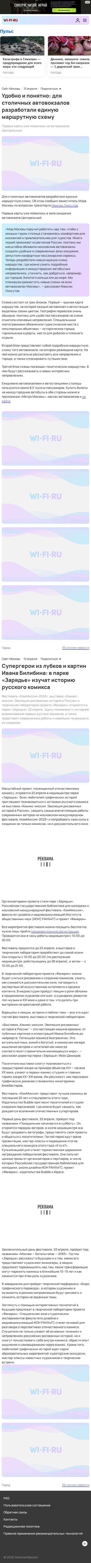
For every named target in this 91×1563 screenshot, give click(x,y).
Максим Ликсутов (64, 205)
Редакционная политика (22, 1526)
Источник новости (75, 647)
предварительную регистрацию (55, 931)
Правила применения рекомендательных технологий (43, 1533)
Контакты (10, 1519)
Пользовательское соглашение (27, 1505)
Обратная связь (15, 1512)
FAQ (6, 1498)
